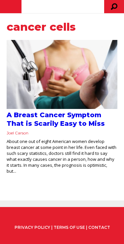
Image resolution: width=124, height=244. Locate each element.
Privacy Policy (32, 227)
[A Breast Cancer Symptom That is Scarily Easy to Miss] (62, 74)
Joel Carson (17, 132)
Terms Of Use (69, 227)
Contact (99, 227)
